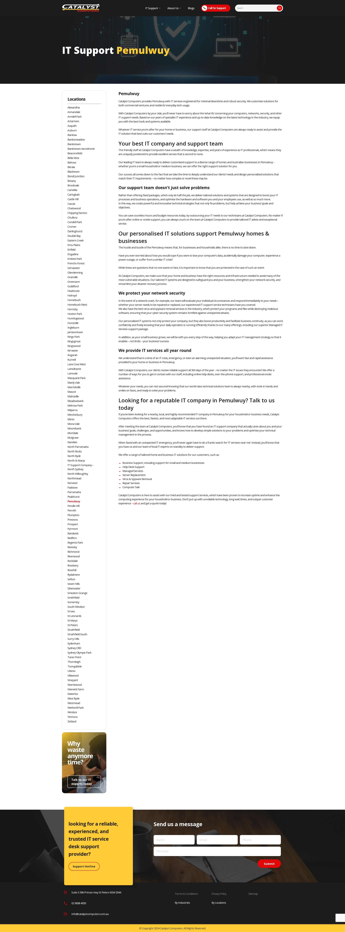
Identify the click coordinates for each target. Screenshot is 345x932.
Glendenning (75, 272)
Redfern (72, 538)
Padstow (72, 487)
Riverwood (74, 556)
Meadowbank (75, 401)
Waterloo (73, 694)
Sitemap (253, 894)
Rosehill (72, 570)
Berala (71, 167)
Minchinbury (75, 415)
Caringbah (74, 194)
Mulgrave (73, 437)
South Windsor (76, 607)
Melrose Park (75, 405)
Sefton (71, 579)
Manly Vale (74, 382)
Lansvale (72, 373)
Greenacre (74, 282)
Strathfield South (77, 634)
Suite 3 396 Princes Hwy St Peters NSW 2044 (96, 892)
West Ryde (73, 698)
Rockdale (73, 561)
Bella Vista (73, 158)
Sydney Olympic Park (79, 652)
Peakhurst (74, 497)
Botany (72, 181)
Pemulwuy (74, 501)
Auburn (72, 130)
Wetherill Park (76, 707)
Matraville (73, 396)
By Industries (182, 902)
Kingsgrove (74, 341)
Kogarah (72, 355)
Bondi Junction (76, 176)
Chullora (72, 217)
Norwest (72, 483)
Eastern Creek (76, 240)
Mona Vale (74, 424)
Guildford (73, 286)
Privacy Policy (219, 894)
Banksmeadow (76, 139)
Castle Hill (73, 199)
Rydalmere (74, 574)
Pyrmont (73, 529)
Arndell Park (75, 116)
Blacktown (74, 171)
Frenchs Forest (76, 263)
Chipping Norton (77, 213)
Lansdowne (74, 369)
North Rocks (75, 451)
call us (136, 503)
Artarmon (73, 121)
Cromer (72, 226)
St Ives (71, 611)
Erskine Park (75, 259)
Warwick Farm (76, 689)
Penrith (72, 510)
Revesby (72, 547)
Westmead (74, 703)
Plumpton (73, 515)
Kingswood (74, 346)
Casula (71, 204)
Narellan (72, 442)
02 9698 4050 (78, 903)
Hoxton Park (75, 314)
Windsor (72, 712)
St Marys (72, 620)
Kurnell (72, 359)
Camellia (72, 190)
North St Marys (76, 460)
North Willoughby (78, 474)
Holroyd (72, 295)
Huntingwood (76, 318)
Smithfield (73, 597)
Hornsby (73, 309)
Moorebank (74, 428)
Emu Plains (74, 245)
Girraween (74, 268)
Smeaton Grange (77, 593)
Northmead (74, 478)
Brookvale (73, 185)
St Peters (73, 625)
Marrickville (74, 387)
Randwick (73, 533)
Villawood (73, 675)
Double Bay (74, 236)
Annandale (74, 112)
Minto (71, 419)
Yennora (72, 717)
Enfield (71, 249)
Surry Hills (73, 639)
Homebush (74, 300)
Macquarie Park (76, 378)
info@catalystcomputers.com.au (90, 914)
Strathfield (74, 629)
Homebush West (77, 304)
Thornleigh (74, 662)
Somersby (73, 602)
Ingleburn (73, 327)
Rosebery (73, 565)
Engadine (73, 254)
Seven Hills (74, 584)
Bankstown (74, 144)
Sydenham (74, 643)
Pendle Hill (73, 506)
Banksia (72, 135)
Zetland (72, 721)
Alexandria (74, 107)
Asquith (72, 126)
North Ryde (74, 456)
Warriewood (75, 685)
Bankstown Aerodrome (81, 149)
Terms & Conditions (186, 894)
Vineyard (73, 680)
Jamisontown (75, 332)
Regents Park (75, 542)
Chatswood (74, 208)
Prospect (73, 524)
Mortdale (73, 433)
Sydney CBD (74, 648)
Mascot (72, 392)
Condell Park (75, 222)
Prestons (73, 519)
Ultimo (71, 671)
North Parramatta (78, 447)
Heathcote (74, 291)
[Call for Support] (141, 2)
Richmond (73, 552)
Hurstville (73, 323)
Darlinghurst (75, 231)
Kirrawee (73, 350)
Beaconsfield (75, 153)
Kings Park (74, 337)
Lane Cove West (77, 364)
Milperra (72, 410)
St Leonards (74, 616)
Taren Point (74, 657)
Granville (73, 277)
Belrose (72, 162)
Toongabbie (75, 666)
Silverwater (74, 588)
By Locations (219, 902)
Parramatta (74, 492)
